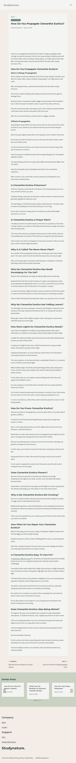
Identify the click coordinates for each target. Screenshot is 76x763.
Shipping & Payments (9, 742)
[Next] (71, 691)
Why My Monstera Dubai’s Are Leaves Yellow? (21, 664)
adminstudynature (17, 28)
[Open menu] (70, 5)
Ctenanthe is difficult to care (21, 559)
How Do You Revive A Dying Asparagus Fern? (55, 664)
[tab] (36, 700)
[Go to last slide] (4, 691)
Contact (4, 727)
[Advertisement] (38, 40)
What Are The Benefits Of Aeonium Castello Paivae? (37, 688)
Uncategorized (15, 20)
